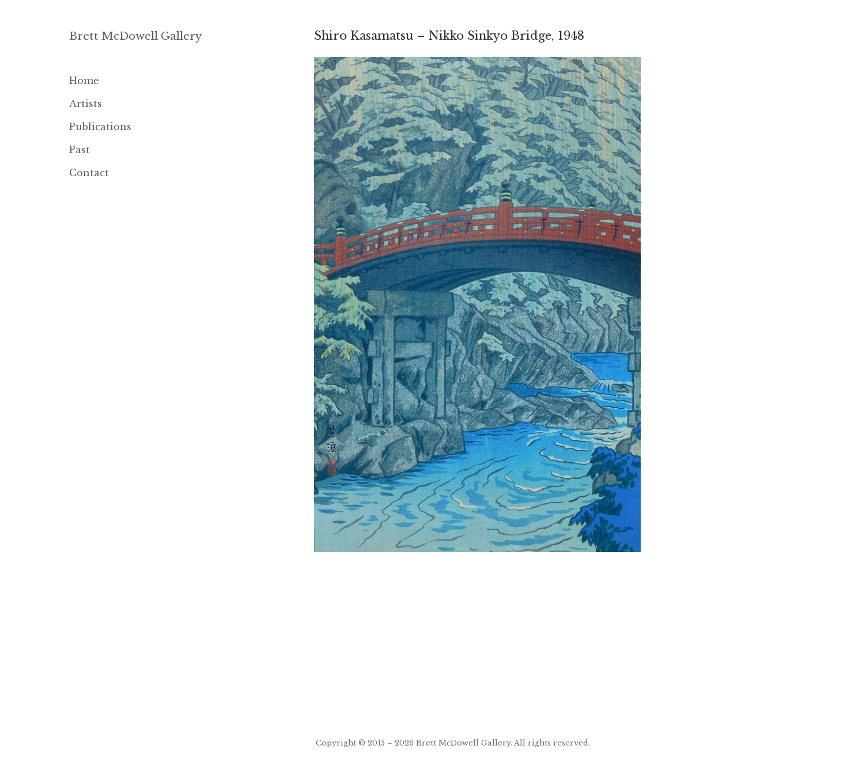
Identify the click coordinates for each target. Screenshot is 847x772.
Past (79, 149)
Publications (100, 126)
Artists (85, 103)
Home (84, 80)
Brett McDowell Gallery (135, 36)
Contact (89, 172)
